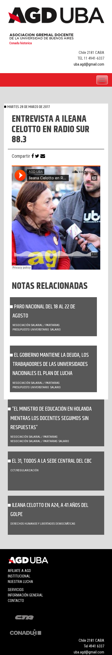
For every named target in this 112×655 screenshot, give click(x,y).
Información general (25, 595)
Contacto (16, 601)
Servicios (16, 590)
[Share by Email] (42, 156)
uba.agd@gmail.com (89, 64)
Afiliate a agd (19, 571)
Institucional (19, 576)
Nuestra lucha (20, 582)
